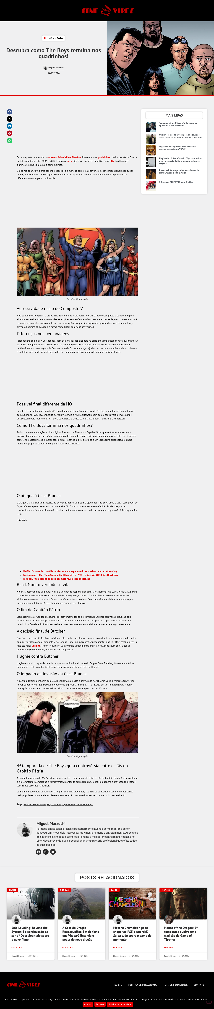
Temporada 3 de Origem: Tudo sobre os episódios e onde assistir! (178, 124)
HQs (112, 161)
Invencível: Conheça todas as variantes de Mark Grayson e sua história (179, 171)
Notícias (51, 38)
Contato (199, 984)
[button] (9, 111)
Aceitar (87, 1004)
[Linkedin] (38, 852)
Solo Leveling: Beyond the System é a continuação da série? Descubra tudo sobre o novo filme (30, 934)
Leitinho (36, 645)
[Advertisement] (77, 132)
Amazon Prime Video (59, 157)
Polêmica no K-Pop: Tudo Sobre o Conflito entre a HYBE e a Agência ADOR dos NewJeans (70, 575)
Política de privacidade (142, 984)
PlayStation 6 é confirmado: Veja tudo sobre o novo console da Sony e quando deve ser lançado (180, 161)
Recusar (100, 1004)
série (69, 161)
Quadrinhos (69, 804)
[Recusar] (209, 1002)
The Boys (76, 157)
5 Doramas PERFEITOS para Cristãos (176, 182)
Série (79, 804)
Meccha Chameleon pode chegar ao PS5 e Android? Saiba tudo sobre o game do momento (132, 934)
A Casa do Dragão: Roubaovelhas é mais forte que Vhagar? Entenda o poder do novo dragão (80, 934)
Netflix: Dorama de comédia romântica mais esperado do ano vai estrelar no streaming (70, 571)
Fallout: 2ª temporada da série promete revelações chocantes (56, 578)
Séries (60, 38)
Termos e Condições (175, 984)
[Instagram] (46, 852)
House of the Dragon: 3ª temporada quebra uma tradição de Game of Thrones (181, 934)
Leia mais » (16, 947)
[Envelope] (53, 852)
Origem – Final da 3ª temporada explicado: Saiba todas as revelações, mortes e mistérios (180, 136)
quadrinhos (104, 157)
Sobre (118, 984)
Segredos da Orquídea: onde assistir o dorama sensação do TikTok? (177, 148)
